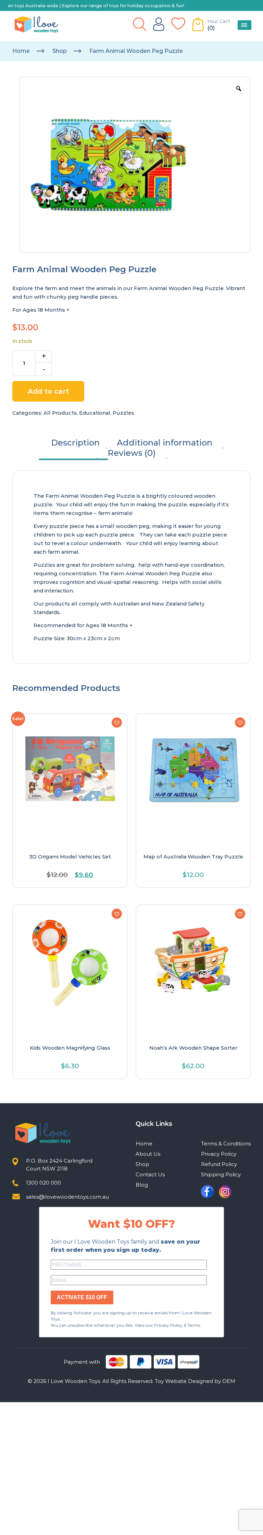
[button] (117, 722)
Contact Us (150, 1174)
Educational (94, 412)
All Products (60, 412)
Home (21, 51)
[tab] (75, 443)
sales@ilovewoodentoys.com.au (67, 1196)
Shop (59, 51)
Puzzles (123, 412)
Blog (142, 1184)
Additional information (164, 443)
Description (75, 443)
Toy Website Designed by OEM (195, 1381)
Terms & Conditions (226, 1143)
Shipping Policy (221, 1174)
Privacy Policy (218, 1154)
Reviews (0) (132, 453)
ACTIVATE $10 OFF (82, 1297)
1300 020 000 (43, 1182)
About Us (148, 1154)
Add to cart (48, 391)
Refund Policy (219, 1164)
